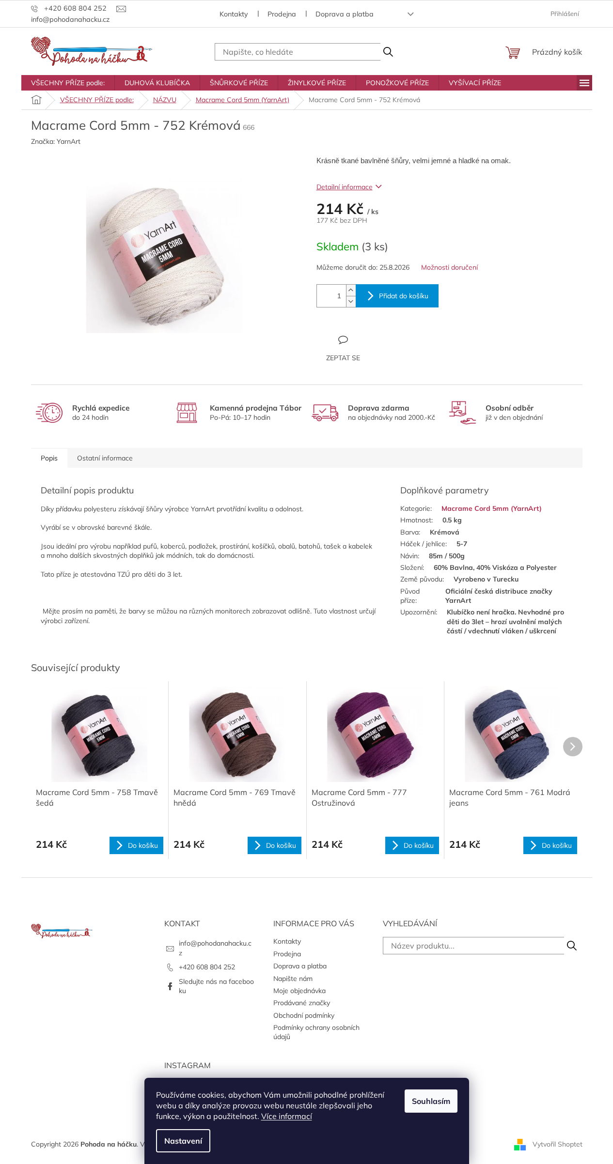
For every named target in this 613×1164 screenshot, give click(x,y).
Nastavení (183, 1141)
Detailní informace (344, 187)
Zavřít (369, 339)
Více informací (286, 1116)
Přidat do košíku (403, 295)
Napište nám (293, 978)
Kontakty (234, 14)
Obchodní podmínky (303, 1015)
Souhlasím (431, 1101)
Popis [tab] (49, 458)
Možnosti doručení (449, 267)
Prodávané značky (301, 1002)
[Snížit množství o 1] (351, 301)
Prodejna (281, 14)
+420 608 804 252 (207, 967)
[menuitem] (67, 83)
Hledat (388, 52)
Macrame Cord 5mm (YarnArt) (491, 508)
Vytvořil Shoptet (557, 1143)
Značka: (55, 141)
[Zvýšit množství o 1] (351, 290)
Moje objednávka (299, 990)
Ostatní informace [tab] (105, 458)
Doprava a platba (344, 14)
